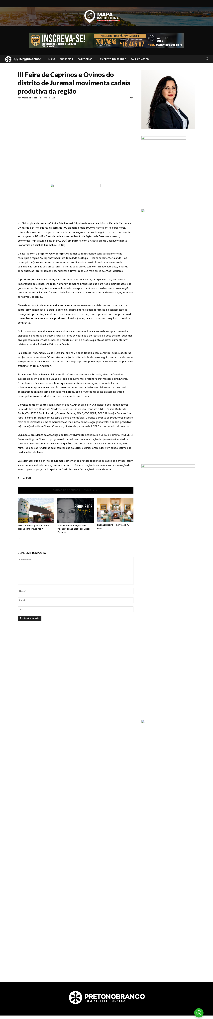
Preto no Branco (29, 97)
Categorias (85, 59)
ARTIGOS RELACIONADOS (66, 490)
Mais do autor (91, 490)
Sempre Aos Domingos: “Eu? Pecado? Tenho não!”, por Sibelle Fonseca (74, 528)
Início (51, 59)
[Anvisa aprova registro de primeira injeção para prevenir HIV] (36, 510)
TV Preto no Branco (113, 59)
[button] (207, 59)
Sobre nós (66, 59)
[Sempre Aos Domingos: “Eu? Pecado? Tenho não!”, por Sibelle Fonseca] (75, 510)
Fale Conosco (140, 59)
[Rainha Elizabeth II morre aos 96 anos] (115, 510)
